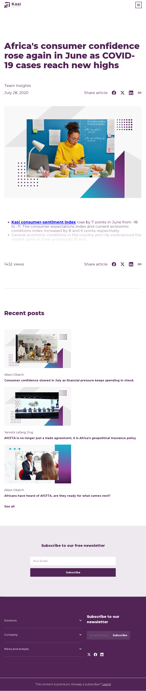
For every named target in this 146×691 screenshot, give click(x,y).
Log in (106, 684)
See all (9, 506)
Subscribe (73, 572)
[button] (138, 5)
